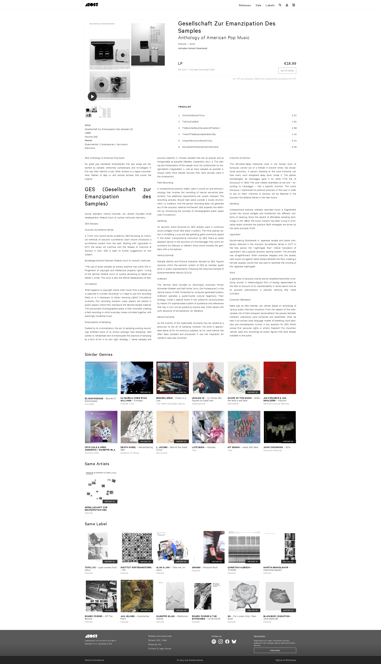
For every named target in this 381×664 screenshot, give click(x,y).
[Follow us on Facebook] (227, 641)
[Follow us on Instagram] (220, 641)
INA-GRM (89, 404)
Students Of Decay (130, 452)
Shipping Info (154, 644)
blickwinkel (161, 452)
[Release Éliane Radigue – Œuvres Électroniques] (101, 377)
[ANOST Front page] (92, 5)
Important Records (272, 450)
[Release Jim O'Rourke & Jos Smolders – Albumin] (279, 377)
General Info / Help (157, 640)
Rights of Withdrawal (286, 659)
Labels (270, 5)
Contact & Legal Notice (159, 648)
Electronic (90, 148)
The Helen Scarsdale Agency (170, 403)
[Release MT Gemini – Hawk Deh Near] (244, 427)
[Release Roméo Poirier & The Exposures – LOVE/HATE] (208, 596)
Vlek (194, 450)
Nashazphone (198, 403)
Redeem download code (160, 635)
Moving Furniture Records (276, 403)
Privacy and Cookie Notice (190, 659)
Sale (258, 5)
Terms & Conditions (94, 659)
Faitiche (89, 136)
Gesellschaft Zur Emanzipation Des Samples (107, 129)
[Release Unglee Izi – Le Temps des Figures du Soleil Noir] (208, 377)
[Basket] (293, 5)
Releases (245, 5)
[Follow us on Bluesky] (234, 641)
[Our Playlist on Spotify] (214, 641)
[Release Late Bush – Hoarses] (208, 427)
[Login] (287, 5)
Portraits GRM (92, 452)
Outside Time (127, 403)
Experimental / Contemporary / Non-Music (106, 144)
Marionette (233, 403)
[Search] (280, 5)
